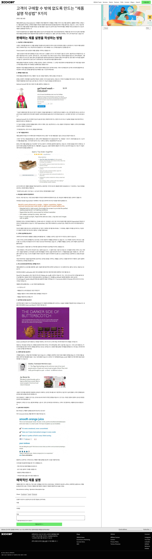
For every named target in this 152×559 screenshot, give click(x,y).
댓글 (17, 514)
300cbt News (80, 537)
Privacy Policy (115, 542)
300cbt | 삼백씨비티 (9, 552)
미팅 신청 (44, 541)
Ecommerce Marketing (83, 539)
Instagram (148, 537)
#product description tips (37, 489)
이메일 (18, 508)
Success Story (81, 542)
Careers (113, 539)
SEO (78, 544)
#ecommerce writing (22, 489)
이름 (17, 503)
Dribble (147, 548)
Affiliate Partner (115, 537)
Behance (147, 546)
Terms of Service (115, 544)
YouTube (147, 539)
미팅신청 (146, 2)
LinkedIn (147, 542)
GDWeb (147, 544)
